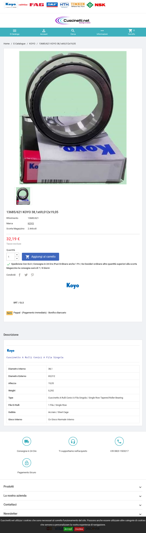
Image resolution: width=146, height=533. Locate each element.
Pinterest (32, 275)
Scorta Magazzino (15, 228)
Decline (79, 529)
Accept (68, 529)
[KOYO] (73, 285)
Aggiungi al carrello (40, 257)
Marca (9, 223)
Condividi (19, 275)
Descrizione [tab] (11, 334)
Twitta (26, 275)
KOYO (31, 223)
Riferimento (12, 218)
